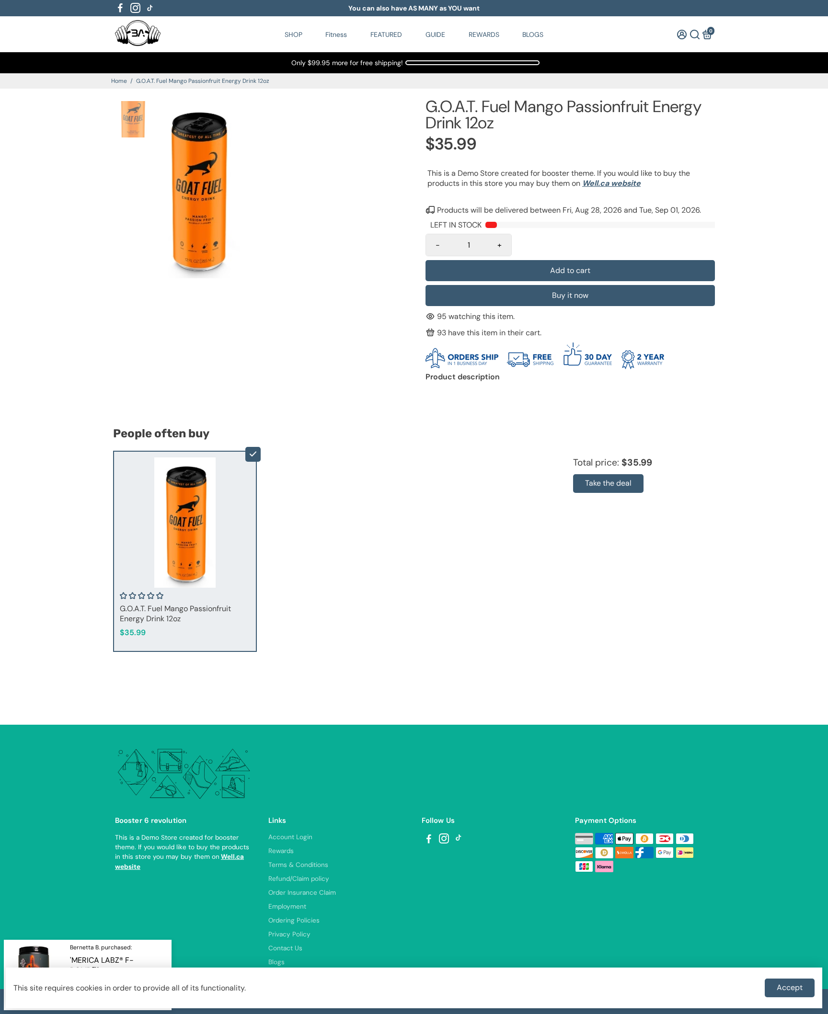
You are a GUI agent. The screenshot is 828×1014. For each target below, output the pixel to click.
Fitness (336, 34)
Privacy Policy (289, 934)
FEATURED (386, 34)
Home (119, 81)
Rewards (281, 851)
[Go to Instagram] (135, 8)
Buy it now (570, 295)
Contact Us (285, 948)
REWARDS (484, 34)
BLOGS (532, 34)
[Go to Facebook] (120, 8)
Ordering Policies (294, 920)
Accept (790, 987)
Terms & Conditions (298, 865)
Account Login (290, 837)
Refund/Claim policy (298, 879)
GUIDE (435, 34)
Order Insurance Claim (302, 893)
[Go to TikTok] (150, 8)
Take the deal (608, 483)
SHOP (293, 34)
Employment (287, 906)
